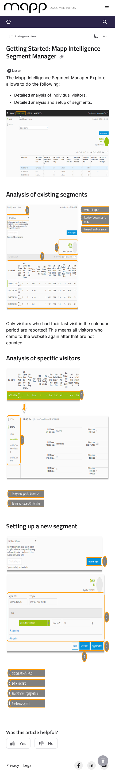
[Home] (40, 8)
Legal (28, 765)
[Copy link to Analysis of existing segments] (95, 195)
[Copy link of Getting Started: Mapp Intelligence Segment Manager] (62, 57)
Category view (25, 36)
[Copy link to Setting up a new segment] (85, 527)
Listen (16, 70)
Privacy (12, 765)
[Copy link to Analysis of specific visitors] (88, 358)
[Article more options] (105, 36)
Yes (23, 743)
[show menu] (106, 8)
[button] (103, 760)
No (50, 743)
